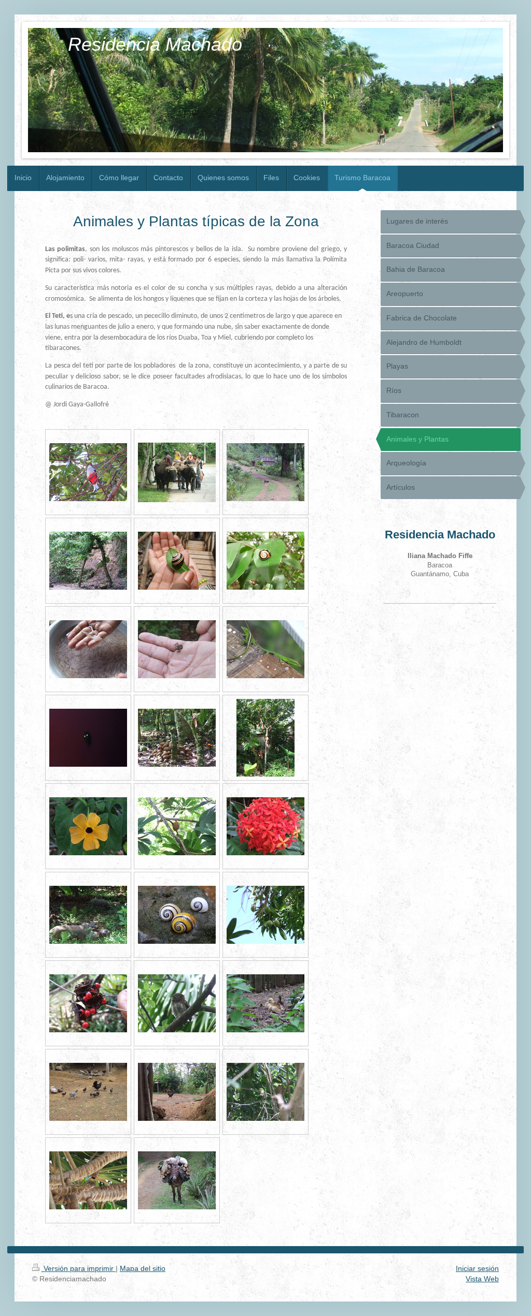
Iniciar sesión (477, 1268)
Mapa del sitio (142, 1268)
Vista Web (482, 1279)
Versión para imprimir (78, 1268)
